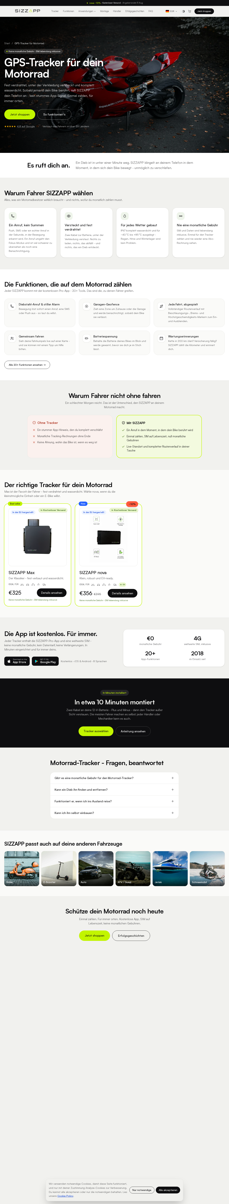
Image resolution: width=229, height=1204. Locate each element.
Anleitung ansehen (133, 731)
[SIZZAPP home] (27, 11)
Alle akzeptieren (168, 1189)
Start (7, 43)
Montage (104, 11)
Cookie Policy (65, 1195)
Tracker (55, 11)
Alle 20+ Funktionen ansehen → (27, 364)
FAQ (150, 11)
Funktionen (68, 11)
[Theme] (183, 11)
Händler (117, 11)
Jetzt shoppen (204, 11)
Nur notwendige (141, 1189)
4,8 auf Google (26, 126)
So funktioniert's (54, 114)
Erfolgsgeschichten (134, 11)
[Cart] (189, 11)
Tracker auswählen (96, 731)
